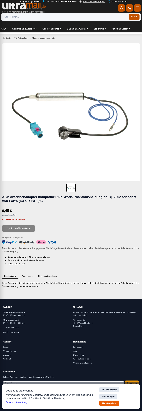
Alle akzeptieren (109, 403)
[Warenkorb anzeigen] (129, 8)
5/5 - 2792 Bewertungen (94, 1)
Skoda (35, 38)
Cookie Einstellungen (82, 363)
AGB (75, 351)
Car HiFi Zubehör (50, 29)
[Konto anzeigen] (121, 8)
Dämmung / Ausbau (76, 29)
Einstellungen (108, 396)
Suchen (134, 17)
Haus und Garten (120, 29)
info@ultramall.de (11, 332)
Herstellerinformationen (47, 276)
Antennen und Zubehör (23, 29)
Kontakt (6, 347)
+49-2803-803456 (69, 1)
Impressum (78, 347)
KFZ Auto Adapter (21, 38)
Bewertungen (27, 276)
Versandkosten (9, 351)
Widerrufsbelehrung (82, 359)
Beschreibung (10, 276)
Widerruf (7, 359)
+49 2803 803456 (11, 328)
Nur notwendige (109, 389)
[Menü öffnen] (137, 8)
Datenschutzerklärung (16, 402)
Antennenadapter (48, 38)
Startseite (7, 38)
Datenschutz (78, 355)
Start (3, 29)
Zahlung (7, 355)
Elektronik (99, 29)
